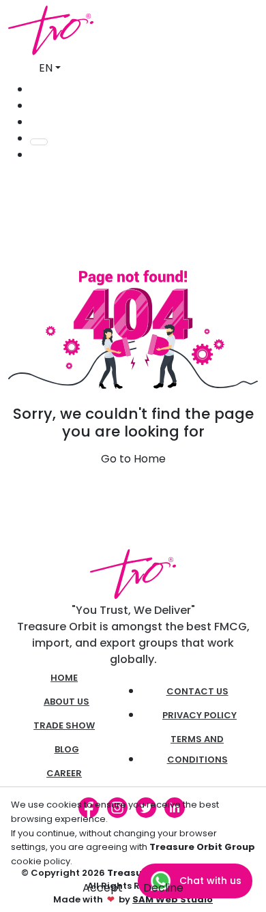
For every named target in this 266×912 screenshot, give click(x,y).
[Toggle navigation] (39, 141)
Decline (163, 888)
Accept (103, 888)
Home (64, 677)
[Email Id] (34, 122)
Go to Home (133, 459)
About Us (66, 701)
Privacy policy (199, 715)
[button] (34, 154)
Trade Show (64, 725)
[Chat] (34, 89)
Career (64, 773)
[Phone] (34, 105)
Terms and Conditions (197, 749)
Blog (67, 749)
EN (46, 68)
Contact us (197, 691)
